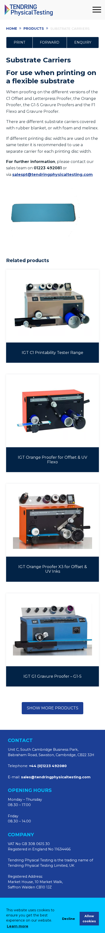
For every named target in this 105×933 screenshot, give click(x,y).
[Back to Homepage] (47, 10)
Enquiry (82, 42)
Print (19, 42)
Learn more (17, 926)
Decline (68, 919)
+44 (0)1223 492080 (48, 766)
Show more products (52, 708)
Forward (49, 42)
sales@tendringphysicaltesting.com (56, 777)
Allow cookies (89, 918)
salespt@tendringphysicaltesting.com (52, 174)
